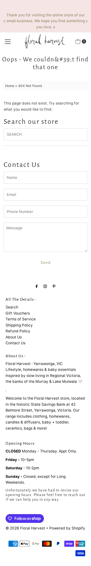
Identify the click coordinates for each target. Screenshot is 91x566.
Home (9, 86)
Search (12, 307)
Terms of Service (21, 319)
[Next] (86, 21)
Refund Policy (18, 331)
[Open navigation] (7, 41)
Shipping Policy (19, 325)
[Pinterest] (54, 286)
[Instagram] (45, 286)
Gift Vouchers (18, 313)
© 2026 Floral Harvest (25, 528)
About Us (14, 337)
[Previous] (4, 21)
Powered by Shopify (67, 528)
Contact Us (15, 343)
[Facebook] (37, 286)
